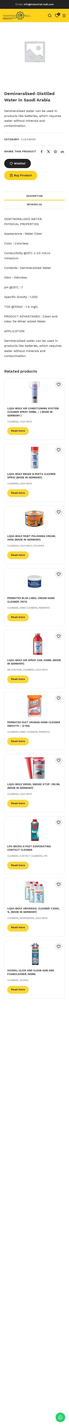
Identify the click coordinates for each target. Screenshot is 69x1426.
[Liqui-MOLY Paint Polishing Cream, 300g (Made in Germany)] (34, 520)
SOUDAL (24, 980)
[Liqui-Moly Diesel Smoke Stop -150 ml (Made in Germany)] (34, 768)
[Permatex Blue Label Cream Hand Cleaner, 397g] (34, 582)
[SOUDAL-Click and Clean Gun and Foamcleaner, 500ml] (34, 954)
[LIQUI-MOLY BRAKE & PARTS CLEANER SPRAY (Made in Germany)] (34, 458)
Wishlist (19, 163)
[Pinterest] (55, 151)
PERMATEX (44, 608)
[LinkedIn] (62, 151)
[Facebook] (42, 151)
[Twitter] (48, 151)
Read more (18, 430)
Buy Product (23, 175)
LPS (45, 856)
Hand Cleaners (29, 608)
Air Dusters (14, 670)
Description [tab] (34, 196)
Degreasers (27, 918)
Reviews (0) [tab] (34, 204)
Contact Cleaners (31, 856)
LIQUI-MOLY (26, 421)
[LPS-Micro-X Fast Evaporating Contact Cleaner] (34, 830)
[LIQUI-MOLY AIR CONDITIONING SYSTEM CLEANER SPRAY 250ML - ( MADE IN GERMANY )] (34, 392)
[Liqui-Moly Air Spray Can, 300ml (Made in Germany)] (34, 644)
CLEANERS (28, 139)
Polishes (39, 546)
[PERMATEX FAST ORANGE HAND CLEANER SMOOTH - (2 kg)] (34, 706)
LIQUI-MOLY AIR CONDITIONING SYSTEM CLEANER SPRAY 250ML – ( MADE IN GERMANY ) (33, 412)
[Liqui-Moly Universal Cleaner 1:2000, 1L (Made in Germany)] (34, 892)
